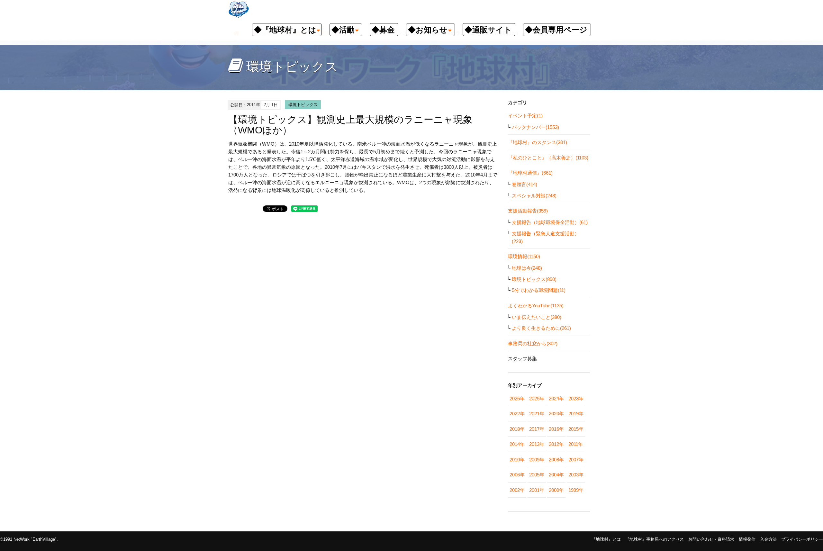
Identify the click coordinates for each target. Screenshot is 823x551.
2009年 (536, 459)
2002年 (517, 490)
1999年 (575, 490)
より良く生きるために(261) (541, 328)
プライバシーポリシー (802, 539)
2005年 (536, 474)
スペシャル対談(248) (534, 195)
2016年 (556, 429)
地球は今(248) (527, 268)
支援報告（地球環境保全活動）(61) (550, 222)
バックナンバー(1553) (535, 127)
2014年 (517, 444)
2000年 (556, 490)
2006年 (517, 474)
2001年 (536, 490)
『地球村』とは (606, 539)
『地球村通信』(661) (530, 173)
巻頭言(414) (524, 184)
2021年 (536, 413)
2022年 (517, 413)
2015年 (575, 429)
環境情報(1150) (524, 256)
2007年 (575, 459)
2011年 (575, 444)
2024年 (556, 398)
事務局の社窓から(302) (532, 343)
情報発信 (747, 539)
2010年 (517, 459)
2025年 (536, 398)
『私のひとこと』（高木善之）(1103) (548, 157)
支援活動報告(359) (528, 210)
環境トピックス (303, 104)
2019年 (575, 413)
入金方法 (768, 539)
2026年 (517, 398)
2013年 (536, 444)
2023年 (575, 398)
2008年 (556, 459)
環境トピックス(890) (534, 279)
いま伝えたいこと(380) (536, 317)
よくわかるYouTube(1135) (536, 305)
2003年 (575, 474)
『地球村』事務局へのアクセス (654, 539)
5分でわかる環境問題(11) (538, 290)
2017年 (536, 429)
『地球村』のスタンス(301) (537, 142)
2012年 (556, 444)
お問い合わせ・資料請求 (711, 539)
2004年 (556, 474)
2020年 (556, 413)
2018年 (517, 429)
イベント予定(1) (525, 115)
